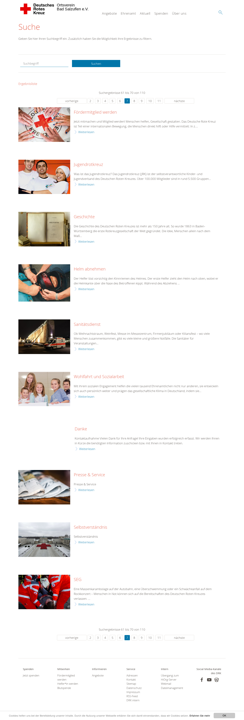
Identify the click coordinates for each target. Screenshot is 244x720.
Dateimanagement (172, 688)
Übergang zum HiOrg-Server (170, 677)
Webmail (166, 683)
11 (159, 101)
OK (224, 715)
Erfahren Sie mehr (200, 715)
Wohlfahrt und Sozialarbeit (99, 376)
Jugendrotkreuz (88, 164)
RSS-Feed (132, 696)
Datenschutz (134, 688)
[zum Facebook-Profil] (202, 680)
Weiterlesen (86, 132)
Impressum (133, 692)
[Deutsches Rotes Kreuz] (37, 9)
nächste (179, 101)
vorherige (71, 101)
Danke (81, 429)
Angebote (109, 13)
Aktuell (145, 13)
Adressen (132, 675)
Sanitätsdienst (87, 324)
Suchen (96, 64)
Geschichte (84, 216)
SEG (77, 579)
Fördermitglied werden (95, 112)
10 (150, 101)
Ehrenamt (128, 13)
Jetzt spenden (31, 675)
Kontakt (131, 679)
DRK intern (133, 700)
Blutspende (64, 688)
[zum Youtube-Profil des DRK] (209, 680)
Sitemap (131, 683)
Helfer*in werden (67, 683)
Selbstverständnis (90, 527)
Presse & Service (89, 475)
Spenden (161, 13)
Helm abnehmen (90, 269)
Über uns (179, 13)
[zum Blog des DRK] (216, 680)
